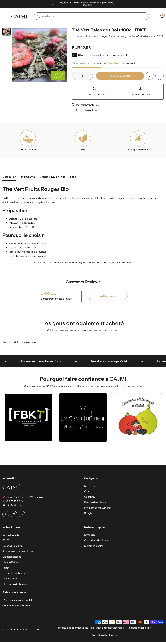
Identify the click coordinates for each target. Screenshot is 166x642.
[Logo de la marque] (37, 417)
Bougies (88, 513)
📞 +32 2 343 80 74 (12, 501)
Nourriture (90, 485)
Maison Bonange (11, 556)
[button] (52, 4)
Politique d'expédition (139, 627)
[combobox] (91, 16)
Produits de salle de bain (97, 507)
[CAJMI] (19, 16)
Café (86, 491)
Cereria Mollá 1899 (12, 545)
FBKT (5, 540)
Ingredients (28, 176)
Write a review (108, 296)
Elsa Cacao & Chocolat (15, 584)
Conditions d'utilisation (97, 540)
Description (9, 176)
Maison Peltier (10, 562)
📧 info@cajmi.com (13, 505)
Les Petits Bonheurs (13, 573)
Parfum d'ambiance (95, 502)
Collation (89, 496)
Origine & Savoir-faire (52, 176)
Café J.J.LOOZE (10, 534)
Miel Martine (9, 578)
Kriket (5, 567)
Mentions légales (93, 545)
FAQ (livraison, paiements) (17, 599)
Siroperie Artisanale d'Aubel (17, 551)
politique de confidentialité (73, 627)
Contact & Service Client (16, 605)
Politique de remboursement (107, 627)
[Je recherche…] (38, 16)
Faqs (73, 176)
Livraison (89, 534)
